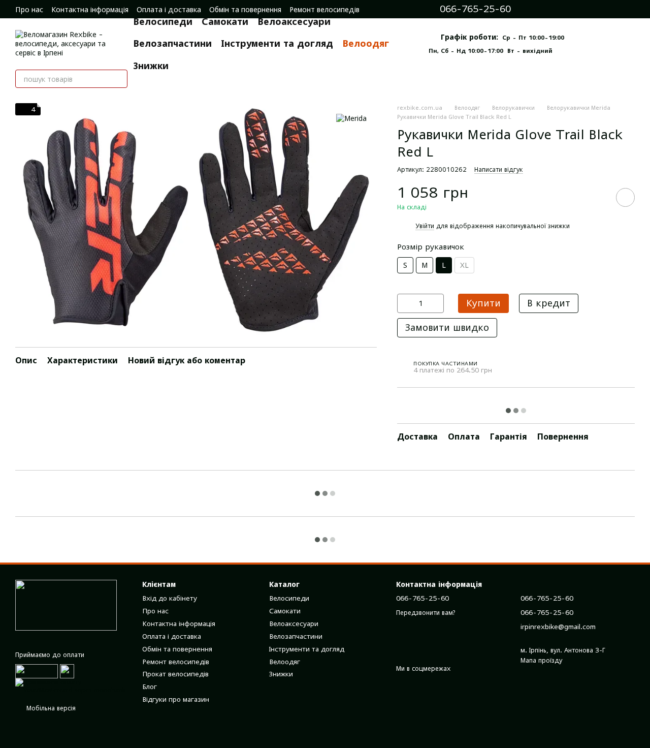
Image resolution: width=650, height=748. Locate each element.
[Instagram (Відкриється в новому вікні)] (546, 9)
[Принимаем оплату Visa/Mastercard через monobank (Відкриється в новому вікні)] (71, 685)
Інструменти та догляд (277, 43)
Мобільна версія (50, 708)
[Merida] (351, 118)
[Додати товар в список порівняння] (597, 197)
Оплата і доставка (169, 9)
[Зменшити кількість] (405, 303)
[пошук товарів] (118, 79)
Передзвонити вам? (425, 612)
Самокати (225, 21)
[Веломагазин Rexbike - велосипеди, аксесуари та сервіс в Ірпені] (66, 604)
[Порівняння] (609, 9)
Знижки (151, 65)
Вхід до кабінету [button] (169, 598)
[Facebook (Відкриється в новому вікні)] (561, 9)
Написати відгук (498, 169)
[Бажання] (630, 9)
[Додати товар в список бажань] (625, 197)
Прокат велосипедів (175, 674)
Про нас (29, 9)
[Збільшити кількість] (436, 303)
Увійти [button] (424, 226)
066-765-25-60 (475, 9)
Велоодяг (365, 43)
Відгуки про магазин (175, 699)
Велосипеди (162, 21)
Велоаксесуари (294, 21)
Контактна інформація (89, 9)
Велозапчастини (172, 43)
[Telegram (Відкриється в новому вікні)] (575, 9)
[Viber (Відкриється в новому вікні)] (589, 9)
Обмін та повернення (245, 9)
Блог (149, 686)
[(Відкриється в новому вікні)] (67, 670)
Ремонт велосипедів (324, 9)
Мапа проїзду (541, 660)
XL (464, 265)
